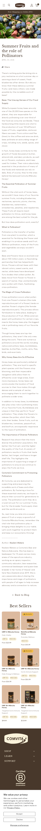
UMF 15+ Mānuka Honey (30, 669)
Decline (19, 820)
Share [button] (7, 67)
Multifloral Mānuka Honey (28, 633)
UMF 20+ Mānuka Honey (27, 706)
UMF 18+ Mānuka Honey (8, 706)
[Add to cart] (17, 627)
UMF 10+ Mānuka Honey (8, 670)
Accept (19, 814)
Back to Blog (22, 595)
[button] (4, 5)
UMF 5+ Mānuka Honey (10, 632)
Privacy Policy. (13, 808)
